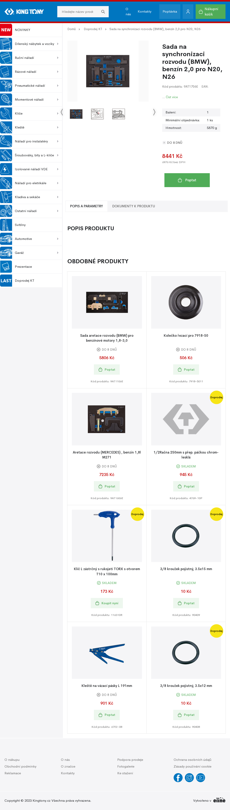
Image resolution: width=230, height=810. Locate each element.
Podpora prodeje (130, 759)
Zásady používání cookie (192, 766)
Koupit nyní (110, 603)
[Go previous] (62, 112)
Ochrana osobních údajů (192, 759)
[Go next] (154, 112)
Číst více (172, 97)
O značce (68, 766)
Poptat (190, 180)
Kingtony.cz (42, 800)
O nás (128, 11)
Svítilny (20, 225)
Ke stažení (125, 773)
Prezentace (23, 266)
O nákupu (12, 759)
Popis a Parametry (86, 206)
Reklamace (12, 773)
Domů (71, 29)
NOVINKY (22, 30)
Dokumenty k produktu (133, 206)
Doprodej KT (24, 280)
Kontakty (144, 11)
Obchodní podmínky (20, 766)
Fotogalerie (125, 766)
